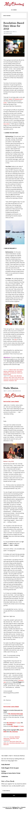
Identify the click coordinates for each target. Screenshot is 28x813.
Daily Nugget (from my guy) (10, 768)
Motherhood (6, 738)
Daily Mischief (5, 764)
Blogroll (11, 369)
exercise (19, 377)
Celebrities (4, 776)
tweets (10, 99)
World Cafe (5, 744)
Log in (20, 808)
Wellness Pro (15, 807)
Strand (22, 743)
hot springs (6, 379)
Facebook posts (19, 99)
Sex (15, 371)
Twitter (18, 722)
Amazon (11, 375)
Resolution (11, 380)
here (15, 339)
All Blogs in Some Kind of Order (10, 773)
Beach (17, 741)
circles (5, 102)
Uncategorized (13, 372)
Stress (17, 738)
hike (23, 377)
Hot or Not (6, 124)
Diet (18, 369)
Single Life (19, 371)
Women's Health (7, 374)
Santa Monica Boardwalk (14, 743)
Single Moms (6, 372)
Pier (8, 743)
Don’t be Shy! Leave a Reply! (11, 401)
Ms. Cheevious (14, 731)
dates (9, 377)
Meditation (17, 736)
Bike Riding (19, 375)
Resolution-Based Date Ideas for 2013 (13, 25)
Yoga (15, 380)
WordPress (15, 808)
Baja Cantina (12, 741)
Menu (15, 9)
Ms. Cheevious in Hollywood (14, 4)
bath (15, 375)
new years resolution (14, 379)
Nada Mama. (11, 388)
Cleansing (5, 377)
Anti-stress (11, 736)
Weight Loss (19, 372)
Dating (14, 369)
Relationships (11, 371)
